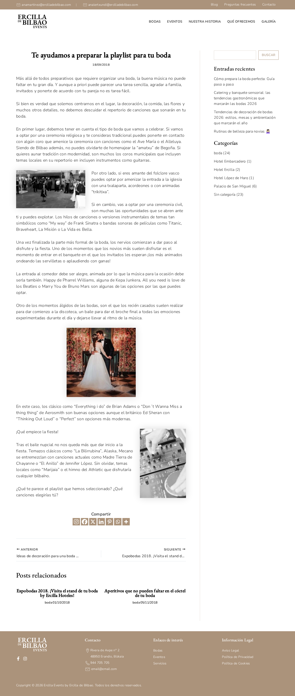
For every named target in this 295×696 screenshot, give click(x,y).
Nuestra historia (205, 21)
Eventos (174, 21)
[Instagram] (76, 521)
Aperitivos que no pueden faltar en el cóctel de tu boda (145, 593)
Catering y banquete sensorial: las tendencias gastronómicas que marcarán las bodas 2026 (242, 98)
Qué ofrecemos (241, 21)
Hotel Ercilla (224, 169)
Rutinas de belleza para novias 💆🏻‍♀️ (242, 131)
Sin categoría (224, 194)
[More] (126, 521)
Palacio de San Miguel (232, 186)
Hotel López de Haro (231, 178)
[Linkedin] (101, 521)
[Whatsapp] (117, 521)
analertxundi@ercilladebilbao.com (113, 5)
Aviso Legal (230, 650)
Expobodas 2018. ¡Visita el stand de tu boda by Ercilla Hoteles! (57, 593)
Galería (269, 21)
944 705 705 (99, 662)
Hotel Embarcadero (230, 161)
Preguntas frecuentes (240, 4)
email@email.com (103, 669)
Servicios (159, 663)
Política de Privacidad (238, 657)
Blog (214, 4)
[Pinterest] (109, 521)
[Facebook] (84, 521)
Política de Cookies (236, 663)
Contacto (269, 4)
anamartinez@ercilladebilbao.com (46, 5)
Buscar (268, 55)
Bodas (155, 21)
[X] (93, 521)
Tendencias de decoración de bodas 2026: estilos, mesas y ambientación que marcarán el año (245, 118)
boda (48, 602)
